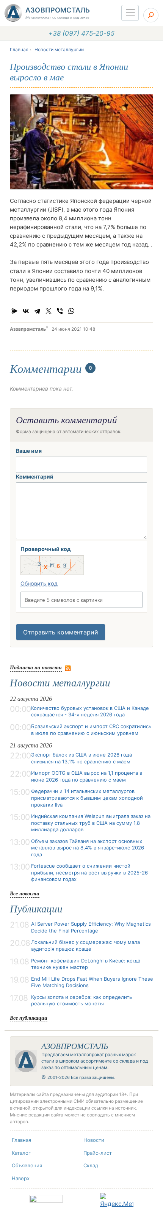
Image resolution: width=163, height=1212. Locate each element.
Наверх (21, 1178)
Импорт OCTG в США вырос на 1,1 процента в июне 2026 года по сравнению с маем (86, 776)
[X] (48, 311)
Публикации (36, 909)
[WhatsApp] (71, 311)
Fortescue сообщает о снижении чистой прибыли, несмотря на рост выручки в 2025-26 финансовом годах (89, 872)
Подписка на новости (36, 667)
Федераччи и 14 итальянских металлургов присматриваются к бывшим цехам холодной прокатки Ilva (87, 797)
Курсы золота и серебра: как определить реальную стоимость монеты (81, 1000)
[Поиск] (150, 15)
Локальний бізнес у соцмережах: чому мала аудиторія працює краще (85, 945)
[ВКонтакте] (25, 311)
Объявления (27, 1165)
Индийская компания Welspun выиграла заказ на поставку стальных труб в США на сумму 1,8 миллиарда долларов (90, 822)
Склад (90, 1165)
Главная (19, 49)
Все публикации (28, 1018)
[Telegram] (37, 311)
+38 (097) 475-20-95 (81, 33)
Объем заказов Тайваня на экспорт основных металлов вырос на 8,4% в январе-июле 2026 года (87, 847)
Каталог (21, 1153)
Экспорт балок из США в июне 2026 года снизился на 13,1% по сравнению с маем (81, 758)
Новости (93, 1140)
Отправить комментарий (60, 632)
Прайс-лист (97, 1153)
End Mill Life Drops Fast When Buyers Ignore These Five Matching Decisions (92, 982)
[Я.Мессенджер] (14, 311)
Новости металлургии (59, 49)
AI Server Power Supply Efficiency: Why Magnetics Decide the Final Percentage (91, 927)
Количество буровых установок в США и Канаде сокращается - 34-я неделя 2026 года (90, 711)
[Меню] (130, 13)
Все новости (24, 893)
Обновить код (39, 583)
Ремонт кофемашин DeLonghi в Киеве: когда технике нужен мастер (85, 964)
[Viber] (59, 311)
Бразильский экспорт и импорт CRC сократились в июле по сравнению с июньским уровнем (91, 729)
